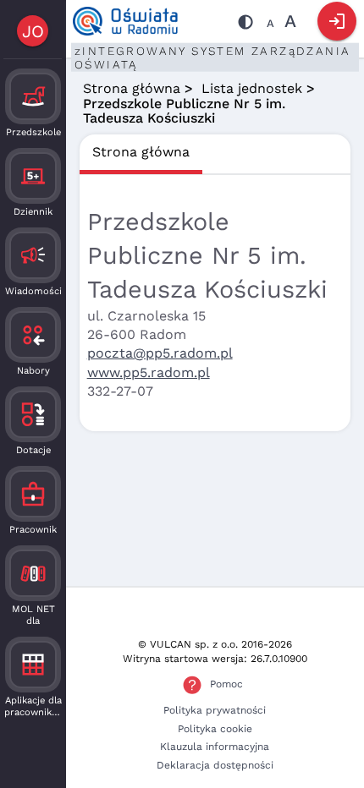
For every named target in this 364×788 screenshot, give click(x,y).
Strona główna (131, 88)
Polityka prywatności (214, 710)
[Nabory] (33, 334)
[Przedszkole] (33, 96)
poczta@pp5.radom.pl (160, 353)
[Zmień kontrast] (245, 24)
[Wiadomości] (33, 255)
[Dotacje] (33, 414)
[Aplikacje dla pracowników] (33, 664)
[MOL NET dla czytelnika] (33, 573)
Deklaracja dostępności (215, 765)
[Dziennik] (33, 176)
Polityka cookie (215, 729)
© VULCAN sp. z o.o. (188, 644)
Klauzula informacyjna (214, 746)
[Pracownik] (33, 493)
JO (33, 31)
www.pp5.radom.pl (148, 372)
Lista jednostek (251, 88)
